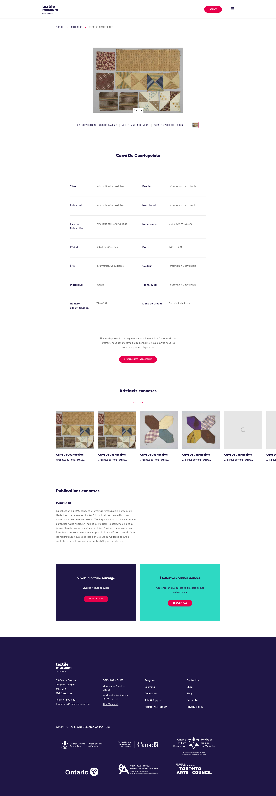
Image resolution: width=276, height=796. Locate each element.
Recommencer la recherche (138, 359)
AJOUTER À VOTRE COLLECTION (168, 125)
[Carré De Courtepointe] (75, 430)
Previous (134, 402)
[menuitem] (159, 681)
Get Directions (64, 693)
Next (141, 402)
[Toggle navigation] (232, 8)
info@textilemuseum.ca (77, 704)
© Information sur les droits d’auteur (97, 125)
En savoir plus (96, 599)
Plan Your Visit (110, 704)
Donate (213, 9)
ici (153, 347)
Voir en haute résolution (135, 125)
